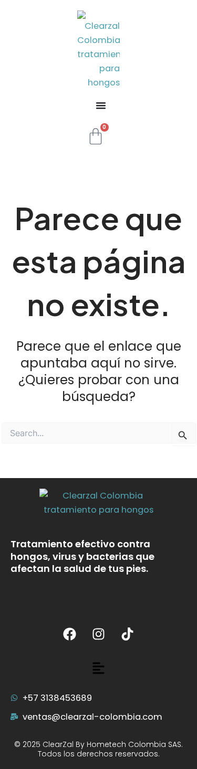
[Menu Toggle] (101, 105)
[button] (98, 668)
